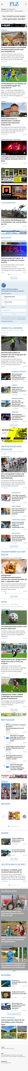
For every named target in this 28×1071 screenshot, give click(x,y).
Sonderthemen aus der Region (13, 553)
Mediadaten (4, 1061)
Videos (4, 781)
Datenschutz (13, 1055)
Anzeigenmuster (7, 1062)
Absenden (14, 314)
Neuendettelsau (5, 609)
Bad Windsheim (12, 452)
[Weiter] (24, 816)
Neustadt (3, 452)
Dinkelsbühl (10, 330)
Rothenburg (4, 332)
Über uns (8, 1048)
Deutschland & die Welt (13, 864)
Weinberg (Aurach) (6, 66)
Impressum (3, 1048)
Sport (4, 602)
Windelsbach (17, 139)
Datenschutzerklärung (21, 319)
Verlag (2, 1047)
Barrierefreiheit (4, 1056)
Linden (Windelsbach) (7, 139)
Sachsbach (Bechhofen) (20, 241)
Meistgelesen (8, 720)
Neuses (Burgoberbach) (7, 946)
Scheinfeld (4, 30)
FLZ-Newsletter (11, 9)
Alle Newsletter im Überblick (7, 321)
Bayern (4, 833)
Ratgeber (6, 975)
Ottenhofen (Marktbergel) (8, 202)
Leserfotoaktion (18, 11)
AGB (2, 1053)
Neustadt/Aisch (16, 519)
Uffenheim (21, 452)
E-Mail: (3, 307)
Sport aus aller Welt (16, 606)
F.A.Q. (2, 1062)
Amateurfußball (5, 606)
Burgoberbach (13, 763)
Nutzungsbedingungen (6, 1055)
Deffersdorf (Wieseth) (7, 241)
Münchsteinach (16, 492)
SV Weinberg (14, 604)
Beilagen (5, 803)
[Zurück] (3, 816)
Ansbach (3, 101)
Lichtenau (14, 385)
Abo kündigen (19, 1055)
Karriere (12, 1048)
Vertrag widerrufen (21, 1056)
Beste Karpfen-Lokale (7, 11)
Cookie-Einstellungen (12, 1056)
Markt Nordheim (16, 506)
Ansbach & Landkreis (12, 328)
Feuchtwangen (19, 330)
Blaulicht (6, 237)
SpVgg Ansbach (5, 604)
